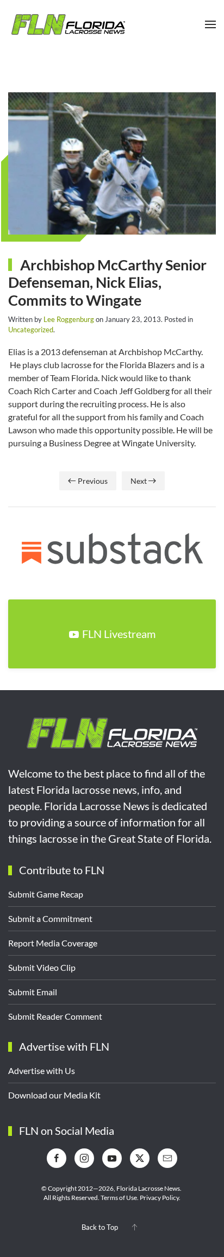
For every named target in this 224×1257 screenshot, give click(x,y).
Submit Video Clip (42, 967)
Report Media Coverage (52, 943)
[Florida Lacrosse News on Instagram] (84, 1158)
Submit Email (32, 992)
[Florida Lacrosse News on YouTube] (112, 1158)
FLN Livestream (118, 633)
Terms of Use (119, 1197)
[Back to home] (68, 24)
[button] (210, 24)
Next (138, 480)
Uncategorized (30, 329)
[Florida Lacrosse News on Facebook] (56, 1158)
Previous (93, 480)
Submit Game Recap (45, 894)
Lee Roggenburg (68, 319)
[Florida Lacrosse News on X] (140, 1158)
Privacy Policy (159, 1197)
